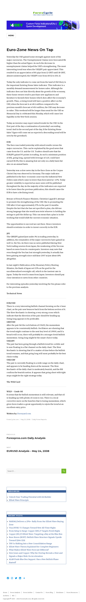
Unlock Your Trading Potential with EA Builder (30, 497)
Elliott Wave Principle (19, 500)
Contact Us (39, 592)
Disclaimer (59, 592)
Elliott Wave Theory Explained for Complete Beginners (34, 547)
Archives (6, 595)
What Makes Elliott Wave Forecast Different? (29, 550)
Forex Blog (49, 592)
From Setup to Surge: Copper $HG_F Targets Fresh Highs (34, 531)
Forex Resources (72, 592)
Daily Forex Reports (39, 419)
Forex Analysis (15, 592)
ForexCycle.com (13, 419)
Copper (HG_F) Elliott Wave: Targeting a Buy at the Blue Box (35, 534)
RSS (13, 595)
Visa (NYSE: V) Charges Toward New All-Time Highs (32, 528)
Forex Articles (27, 592)
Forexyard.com (24, 413)
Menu (11, 35)
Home (5, 592)
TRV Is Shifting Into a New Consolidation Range (30, 543)
